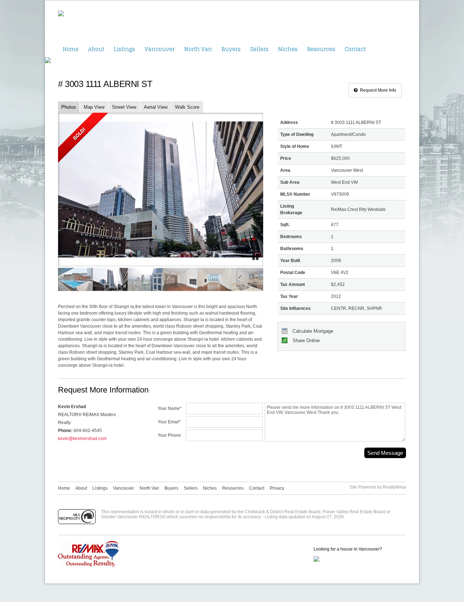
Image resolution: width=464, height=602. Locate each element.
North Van (198, 49)
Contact (355, 49)
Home (71, 49)
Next (242, 196)
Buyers (231, 49)
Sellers (259, 49)
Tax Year (289, 296)
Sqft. (285, 224)
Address (289, 122)
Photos (68, 107)
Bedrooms (291, 236)
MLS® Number (295, 194)
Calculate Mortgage (312, 331)
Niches (288, 49)
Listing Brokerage (291, 209)
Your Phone (169, 435)
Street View (124, 107)
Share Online (305, 340)
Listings (124, 49)
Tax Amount (292, 284)
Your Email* (169, 422)
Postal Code (292, 272)
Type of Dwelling (297, 134)
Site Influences (295, 308)
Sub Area (289, 182)
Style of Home (294, 146)
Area (285, 170)
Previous (78, 196)
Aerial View (155, 107)
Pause (256, 257)
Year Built (290, 260)
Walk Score (187, 107)
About (96, 49)
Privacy (277, 488)
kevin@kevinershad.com (82, 438)
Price (285, 158)
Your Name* (170, 408)
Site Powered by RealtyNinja (377, 487)
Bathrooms (291, 248)
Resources (321, 49)
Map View (94, 107)
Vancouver (160, 49)
